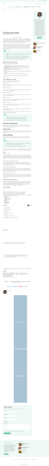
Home (3, 9)
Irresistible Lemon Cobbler (11, 33)
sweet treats (20, 282)
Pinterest (21, 286)
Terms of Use (33, 459)
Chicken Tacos (39, 50)
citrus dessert (12, 281)
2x (29, 205)
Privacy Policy (27, 459)
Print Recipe (20, 37)
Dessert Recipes (5, 31)
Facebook (15, 286)
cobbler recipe (18, 281)
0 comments (10, 34)
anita (10, 290)
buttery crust (7, 281)
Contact (22, 459)
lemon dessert (15, 282)
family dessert (28, 281)
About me (18, 459)
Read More (39, 37)
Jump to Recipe (15, 37)
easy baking (23, 281)
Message (5, 423)
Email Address (6, 414)
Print (26, 286)
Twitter (10, 286)
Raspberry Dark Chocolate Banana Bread (40, 47)
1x (28, 205)
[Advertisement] (17, 224)
